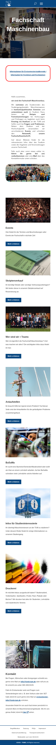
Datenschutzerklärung (19, 732)
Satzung (26, 728)
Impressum (42, 728)
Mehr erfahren (13, 244)
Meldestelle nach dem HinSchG (28, 737)
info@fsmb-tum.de (28, 682)
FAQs (33, 728)
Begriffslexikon (15, 728)
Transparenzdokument (36, 732)
